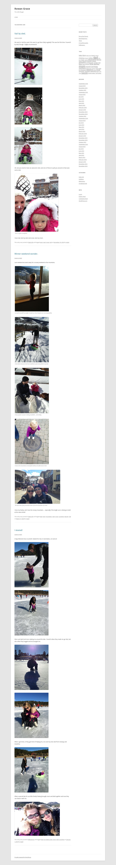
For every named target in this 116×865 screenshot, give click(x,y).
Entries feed (82, 196)
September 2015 (83, 92)
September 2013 (83, 144)
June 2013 (81, 151)
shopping (83, 70)
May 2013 (81, 153)
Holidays (81, 179)
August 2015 (82, 94)
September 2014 (83, 118)
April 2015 (81, 103)
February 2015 (83, 107)
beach (93, 55)
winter (99, 73)
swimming (93, 71)
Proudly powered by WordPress (22, 857)
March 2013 (82, 157)
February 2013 (83, 159)
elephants (92, 59)
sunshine (61, 516)
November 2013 (83, 140)
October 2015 (82, 90)
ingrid (67, 242)
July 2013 (81, 149)
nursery (93, 68)
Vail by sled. (20, 33)
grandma (82, 62)
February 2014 (83, 133)
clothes (91, 58)
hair (99, 62)
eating (86, 60)
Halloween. (82, 45)
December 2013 (83, 138)
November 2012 (83, 166)
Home (16, 17)
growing (96, 62)
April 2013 (81, 155)
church (86, 58)
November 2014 (83, 114)
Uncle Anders (91, 73)
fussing (85, 61)
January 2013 (82, 162)
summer (81, 71)
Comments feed (83, 199)
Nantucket (88, 68)
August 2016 (82, 86)
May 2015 (81, 101)
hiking (80, 64)
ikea (84, 64)
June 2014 (81, 125)
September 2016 (83, 83)
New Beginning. (83, 38)
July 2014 (81, 123)
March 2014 (82, 131)
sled (44, 242)
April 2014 (81, 129)
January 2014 (82, 136)
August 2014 (82, 120)
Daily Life (30, 242)
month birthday (92, 67)
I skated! (18, 530)
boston (97, 55)
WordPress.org (83, 201)
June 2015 (81, 99)
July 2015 (81, 96)
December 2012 (83, 164)
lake (51, 839)
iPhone (87, 64)
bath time (88, 55)
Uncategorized (83, 183)
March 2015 (82, 105)
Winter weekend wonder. (26, 253)
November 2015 (83, 88)
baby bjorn (82, 55)
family (99, 60)
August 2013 (82, 146)
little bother (94, 64)
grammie (89, 61)
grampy (94, 61)
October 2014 (82, 116)
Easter (82, 60)
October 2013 (82, 142)
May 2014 (81, 127)
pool (97, 68)
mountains (49, 516)
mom (41, 242)
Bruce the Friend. (83, 36)
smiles (94, 70)
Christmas (82, 58)
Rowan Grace (22, 8)
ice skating (47, 839)
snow (47, 242)
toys (98, 71)
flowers (80, 61)
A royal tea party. (83, 43)
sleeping (89, 70)
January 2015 (82, 110)
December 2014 (83, 112)
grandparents (89, 62)
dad (41, 516)
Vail (51, 242)
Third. (80, 41)
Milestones (31, 839)
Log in (80, 194)
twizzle (66, 516)
